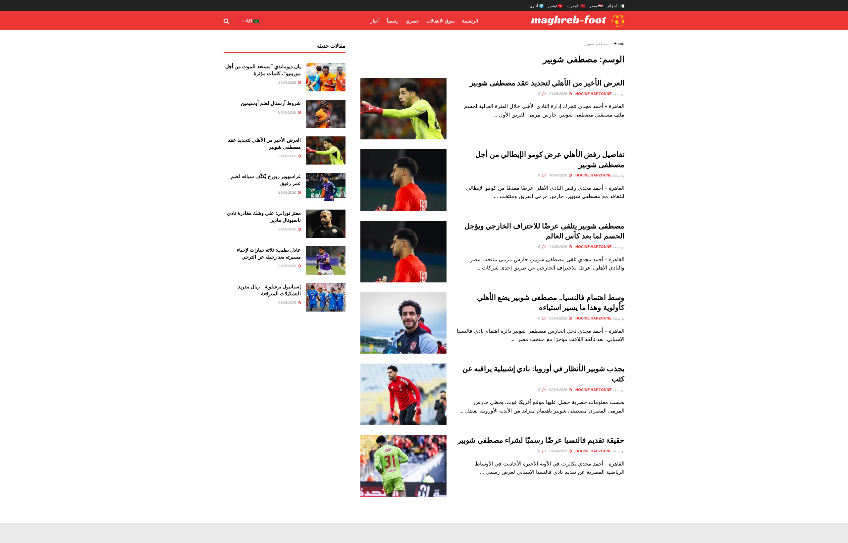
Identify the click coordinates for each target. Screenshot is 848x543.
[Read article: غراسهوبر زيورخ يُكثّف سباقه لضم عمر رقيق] (325, 187)
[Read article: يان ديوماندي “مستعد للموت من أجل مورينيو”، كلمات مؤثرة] (325, 77)
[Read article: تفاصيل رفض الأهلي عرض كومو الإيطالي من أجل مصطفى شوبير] (403, 180)
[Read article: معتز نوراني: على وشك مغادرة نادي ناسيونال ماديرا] (325, 224)
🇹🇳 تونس (555, 5)
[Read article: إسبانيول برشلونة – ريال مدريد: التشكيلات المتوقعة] (325, 297)
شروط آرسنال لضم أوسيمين (271, 103)
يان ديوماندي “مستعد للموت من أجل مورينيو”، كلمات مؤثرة (263, 69)
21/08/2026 (558, 93)
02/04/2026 (558, 389)
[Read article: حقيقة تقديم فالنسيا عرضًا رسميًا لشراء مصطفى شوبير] (403, 466)
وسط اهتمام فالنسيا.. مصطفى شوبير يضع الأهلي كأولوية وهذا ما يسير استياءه (550, 302)
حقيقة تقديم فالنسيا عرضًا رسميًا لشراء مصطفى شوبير (540, 440)
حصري (412, 20)
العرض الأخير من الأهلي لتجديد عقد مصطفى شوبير (547, 82)
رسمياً (392, 20)
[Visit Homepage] (577, 20)
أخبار (375, 20)
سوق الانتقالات (440, 20)
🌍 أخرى (536, 5)
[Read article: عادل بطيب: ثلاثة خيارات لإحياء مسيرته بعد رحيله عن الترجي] (325, 260)
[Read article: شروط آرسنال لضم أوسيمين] (325, 114)
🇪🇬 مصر (596, 5)
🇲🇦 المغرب (576, 5)
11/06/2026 (558, 246)
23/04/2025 (558, 450)
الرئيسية (470, 20)
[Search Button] (226, 20)
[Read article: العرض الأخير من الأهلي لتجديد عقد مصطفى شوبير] (403, 108)
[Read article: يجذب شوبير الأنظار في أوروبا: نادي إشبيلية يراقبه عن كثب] (403, 394)
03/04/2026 (558, 318)
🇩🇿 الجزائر (615, 5)
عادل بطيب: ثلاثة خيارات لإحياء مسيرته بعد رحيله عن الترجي (269, 253)
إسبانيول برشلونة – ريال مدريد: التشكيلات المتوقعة (268, 290)
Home (618, 43)
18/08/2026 (558, 174)
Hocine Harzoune (593, 93)
